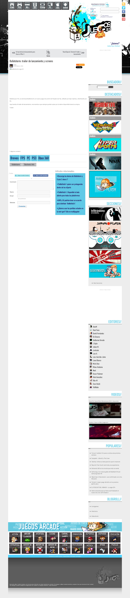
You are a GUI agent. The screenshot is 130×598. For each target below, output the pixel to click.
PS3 (19, 7)
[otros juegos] (102, 549)
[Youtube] (124, 19)
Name (12, 192)
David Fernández (98, 334)
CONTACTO (52, 556)
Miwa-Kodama (98, 367)
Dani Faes (96, 330)
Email (11, 196)
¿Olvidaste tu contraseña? (106, 16)
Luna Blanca (97, 361)
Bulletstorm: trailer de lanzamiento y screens (31, 61)
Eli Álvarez (96, 337)
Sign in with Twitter (22, 175)
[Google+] (124, 15)
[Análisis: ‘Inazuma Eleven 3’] (105, 133)
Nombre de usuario (93, 9)
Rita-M (95, 381)
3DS (34, 8)
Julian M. (96, 347)
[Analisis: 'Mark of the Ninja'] (105, 169)
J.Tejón (95, 344)
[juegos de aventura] (40, 537)
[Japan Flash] (105, 234)
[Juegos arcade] (27, 537)
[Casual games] (65, 537)
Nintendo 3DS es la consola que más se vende (105, 468)
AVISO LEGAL (58, 556)
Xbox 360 (43, 158)
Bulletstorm (16, 165)
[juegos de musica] (90, 549)
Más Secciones (97, 283)
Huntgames (95, 506)
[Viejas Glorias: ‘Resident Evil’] (105, 114)
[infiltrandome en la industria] (105, 220)
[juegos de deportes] (90, 537)
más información (53, 585)
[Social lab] (105, 248)
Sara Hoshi (96, 384)
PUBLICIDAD (66, 556)
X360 (12, 7)
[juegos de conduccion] (77, 537)
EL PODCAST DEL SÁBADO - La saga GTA (103, 487)
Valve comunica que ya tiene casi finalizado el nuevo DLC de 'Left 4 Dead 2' (105, 491)
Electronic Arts (29, 165)
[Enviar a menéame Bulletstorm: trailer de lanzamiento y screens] (80, 65)
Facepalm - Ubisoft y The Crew (100, 458)
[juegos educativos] (115, 537)
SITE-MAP (72, 556)
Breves (14, 158)
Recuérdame (106, 15)
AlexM (95, 327)
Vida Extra (94, 511)
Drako (14, 64)
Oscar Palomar (98, 374)
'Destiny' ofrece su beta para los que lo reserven (105, 462)
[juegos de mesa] (52, 549)
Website (12, 202)
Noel (94, 371)
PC (50, 7)
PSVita (42, 7)
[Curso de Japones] (105, 262)
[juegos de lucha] (65, 549)
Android (65, 8)
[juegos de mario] (40, 549)
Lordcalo (96, 350)
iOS (57, 8)
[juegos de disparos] (102, 537)
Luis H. (95, 354)
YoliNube (96, 387)
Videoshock (94, 516)
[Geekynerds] (105, 277)
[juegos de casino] (52, 537)
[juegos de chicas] (27, 549)
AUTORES (78, 556)
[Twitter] (124, 8)
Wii (27, 7)
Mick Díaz (96, 364)
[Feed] (124, 4)
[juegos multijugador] (77, 549)
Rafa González (97, 377)
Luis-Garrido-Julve (99, 357)
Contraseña (93, 11)
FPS (23, 158)
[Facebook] (124, 11)
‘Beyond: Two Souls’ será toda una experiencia (105, 465)
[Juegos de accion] (15, 537)
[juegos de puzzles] (115, 549)
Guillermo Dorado (99, 340)
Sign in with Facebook (40, 175)
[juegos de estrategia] (15, 549)
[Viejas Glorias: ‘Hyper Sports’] (105, 151)
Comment (13, 182)
